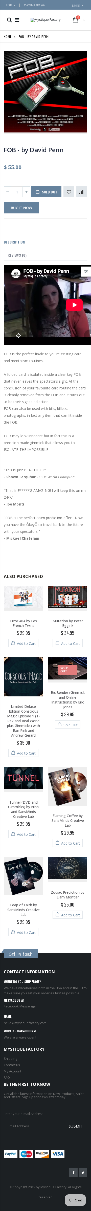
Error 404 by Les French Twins (23, 623)
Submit (75, 1126)
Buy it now (21, 207)
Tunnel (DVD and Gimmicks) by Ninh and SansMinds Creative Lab (23, 809)
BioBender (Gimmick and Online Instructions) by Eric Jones (68, 699)
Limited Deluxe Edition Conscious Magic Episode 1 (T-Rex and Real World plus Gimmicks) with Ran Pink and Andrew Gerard (23, 720)
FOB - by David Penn (33, 149)
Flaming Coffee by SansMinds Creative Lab (68, 820)
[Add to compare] (81, 191)
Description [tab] (14, 242)
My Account (12, 1071)
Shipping (10, 1058)
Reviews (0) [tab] (17, 255)
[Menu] (17, 19)
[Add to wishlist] (68, 191)
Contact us (12, 1065)
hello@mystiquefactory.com (25, 1023)
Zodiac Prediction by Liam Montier (67, 894)
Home (8, 36)
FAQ (7, 1077)
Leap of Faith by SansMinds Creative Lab (23, 909)
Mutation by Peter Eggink (68, 623)
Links (76, 5)
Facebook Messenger (20, 1006)
